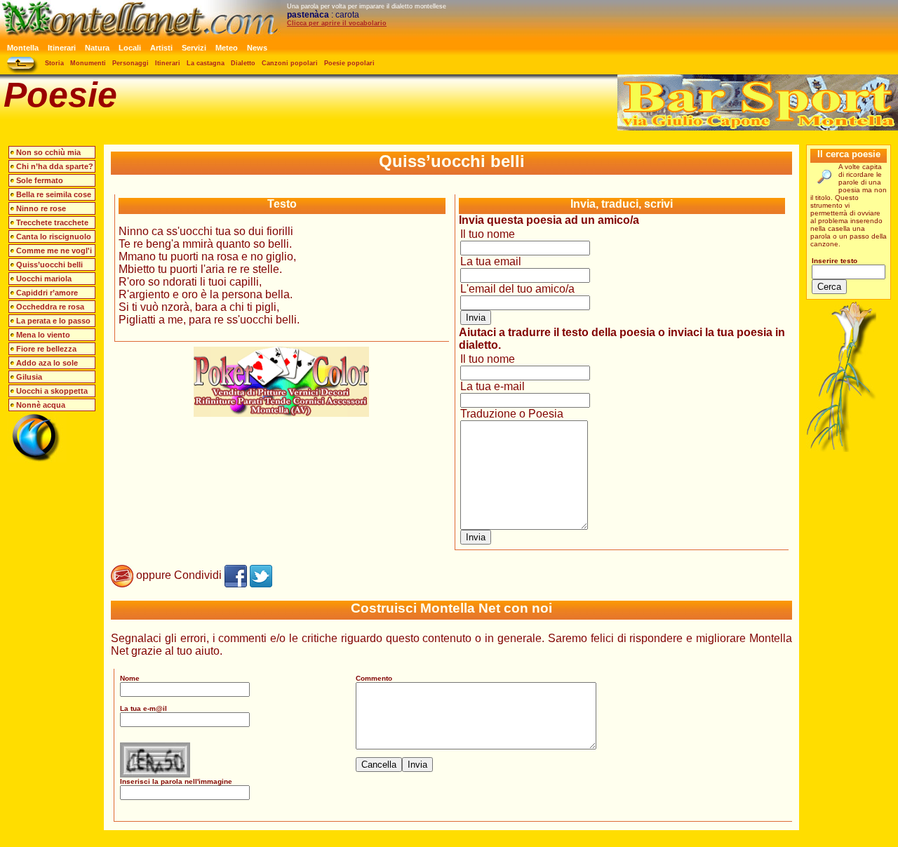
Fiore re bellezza (46, 349)
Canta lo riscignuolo (53, 236)
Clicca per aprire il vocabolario (337, 23)
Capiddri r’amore (47, 292)
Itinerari (62, 48)
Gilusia (29, 377)
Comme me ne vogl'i (54, 250)
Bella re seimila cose (53, 194)
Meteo (226, 48)
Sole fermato (39, 180)
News (257, 48)
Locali (130, 48)
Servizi (194, 48)
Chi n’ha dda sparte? (54, 166)
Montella (23, 48)
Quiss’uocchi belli (49, 264)
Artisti (161, 48)
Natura (97, 48)
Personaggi (130, 63)
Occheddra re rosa (50, 306)
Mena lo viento (43, 335)
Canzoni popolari (290, 63)
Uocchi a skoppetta (52, 391)
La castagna (205, 63)
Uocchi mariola (44, 278)
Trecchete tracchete (52, 222)
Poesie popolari (349, 63)
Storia (54, 63)
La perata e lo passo (53, 320)
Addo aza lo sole (47, 363)
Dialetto (243, 63)
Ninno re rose (41, 208)
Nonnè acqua (40, 405)
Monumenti (88, 63)
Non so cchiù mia (48, 152)
